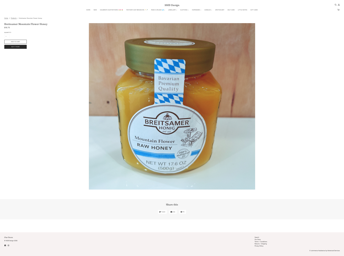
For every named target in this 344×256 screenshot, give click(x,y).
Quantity (7, 32)
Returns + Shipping (261, 244)
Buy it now (15, 47)
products (14, 18)
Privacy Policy (259, 246)
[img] (335, 4)
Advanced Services (333, 250)
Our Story (258, 239)
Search (257, 237)
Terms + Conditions (261, 241)
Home (6, 18)
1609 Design (172, 5)
